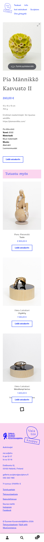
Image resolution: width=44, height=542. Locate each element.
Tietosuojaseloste (10, 494)
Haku (22, 538)
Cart (34, 535)
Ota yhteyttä (20, 14)
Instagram (7, 507)
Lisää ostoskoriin (13, 159)
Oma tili (7, 538)
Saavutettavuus (9, 499)
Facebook (7, 510)
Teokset (17, 5)
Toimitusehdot (9, 490)
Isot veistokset (20, 9)
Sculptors (34, 9)
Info (26, 5)
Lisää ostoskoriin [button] (22, 248)
